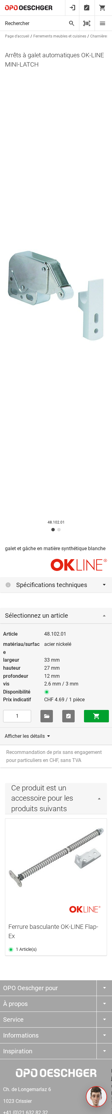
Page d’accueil (17, 36)
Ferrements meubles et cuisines (59, 36)
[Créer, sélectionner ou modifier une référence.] (46, 716)
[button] (96, 1096)
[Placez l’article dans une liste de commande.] (68, 716)
